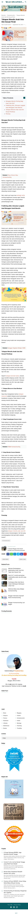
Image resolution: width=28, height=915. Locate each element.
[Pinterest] (25, 554)
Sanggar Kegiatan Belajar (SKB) (16, 348)
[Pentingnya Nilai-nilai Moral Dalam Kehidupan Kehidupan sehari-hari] (4, 584)
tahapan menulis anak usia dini (16, 531)
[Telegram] (14, 554)
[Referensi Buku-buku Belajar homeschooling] (4, 591)
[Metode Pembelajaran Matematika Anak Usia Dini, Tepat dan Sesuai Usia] (4, 570)
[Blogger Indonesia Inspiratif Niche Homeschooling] (4, 597)
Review (5, 728)
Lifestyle (5, 723)
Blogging (19, 713)
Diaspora (5, 715)
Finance (5, 718)
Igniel (16, 913)
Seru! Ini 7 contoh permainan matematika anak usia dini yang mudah (17, 577)
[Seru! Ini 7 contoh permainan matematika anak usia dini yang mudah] (4, 577)
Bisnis (4, 713)
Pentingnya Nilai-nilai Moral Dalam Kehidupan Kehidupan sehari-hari (16, 583)
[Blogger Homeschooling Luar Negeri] (4, 604)
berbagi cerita (21, 195)
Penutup (8, 114)
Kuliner (18, 720)
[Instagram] (17, 907)
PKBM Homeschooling (14, 446)
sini (10, 684)
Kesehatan (5, 720)
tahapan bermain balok (12, 376)
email (24, 686)
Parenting (19, 725)
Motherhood (6, 725)
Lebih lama (22, 559)
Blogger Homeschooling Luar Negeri (16, 603)
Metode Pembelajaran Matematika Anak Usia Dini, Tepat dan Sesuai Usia (16, 570)
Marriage (19, 723)
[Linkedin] (21, 554)
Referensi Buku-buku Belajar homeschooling (16, 589)
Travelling (19, 728)
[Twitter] (11, 554)
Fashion (19, 715)
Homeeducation (6, 540)
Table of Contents (8, 98)
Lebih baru (5, 559)
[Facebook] (7, 554)
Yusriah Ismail (11, 546)
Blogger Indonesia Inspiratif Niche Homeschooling (16, 596)
